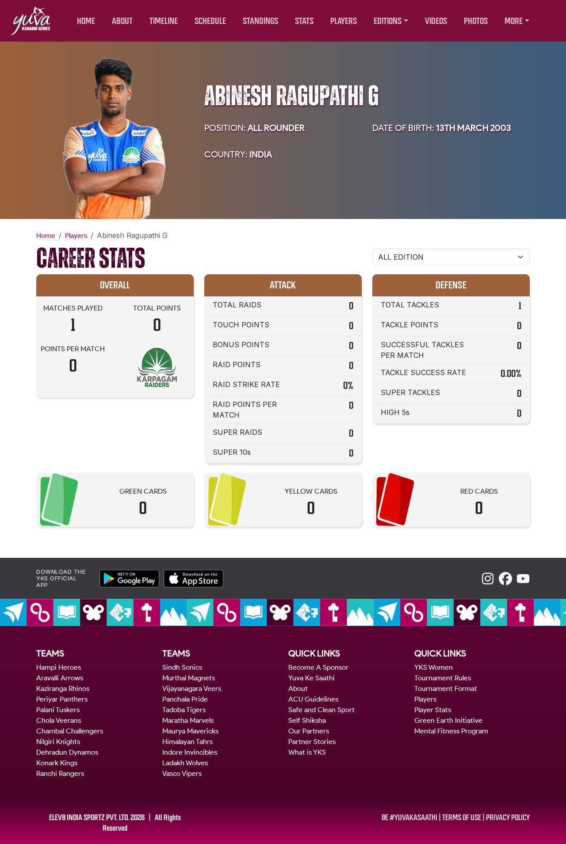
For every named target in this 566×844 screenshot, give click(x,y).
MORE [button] (514, 21)
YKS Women (433, 667)
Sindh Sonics (182, 667)
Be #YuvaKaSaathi (409, 817)
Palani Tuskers (58, 710)
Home (45, 235)
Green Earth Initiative (448, 720)
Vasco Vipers (182, 773)
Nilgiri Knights (58, 741)
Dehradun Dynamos (67, 752)
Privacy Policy (508, 817)
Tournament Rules (442, 678)
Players (76, 235)
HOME (86, 21)
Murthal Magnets (188, 678)
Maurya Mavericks (190, 731)
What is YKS (307, 752)
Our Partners (308, 731)
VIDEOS (436, 21)
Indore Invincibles (189, 752)
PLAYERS (343, 21)
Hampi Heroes (58, 667)
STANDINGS (260, 21)
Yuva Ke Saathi (311, 678)
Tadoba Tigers (184, 710)
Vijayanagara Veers (191, 688)
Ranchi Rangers (60, 773)
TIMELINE (163, 21)
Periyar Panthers (62, 699)
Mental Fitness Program (451, 731)
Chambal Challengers (69, 731)
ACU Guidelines (313, 699)
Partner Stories (312, 741)
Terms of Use (461, 817)
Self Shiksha (307, 720)
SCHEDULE (210, 21)
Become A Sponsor (318, 667)
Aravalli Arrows (59, 678)
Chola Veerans (58, 720)
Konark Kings (56, 763)
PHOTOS (476, 21)
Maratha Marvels (188, 720)
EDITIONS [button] (388, 21)
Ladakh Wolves (185, 763)
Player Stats (432, 710)
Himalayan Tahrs (187, 741)
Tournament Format (445, 688)
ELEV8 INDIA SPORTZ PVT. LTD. (89, 817)
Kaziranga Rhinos (62, 688)
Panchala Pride (185, 699)
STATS (304, 21)
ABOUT (122, 21)
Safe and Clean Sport (321, 710)
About (298, 688)
